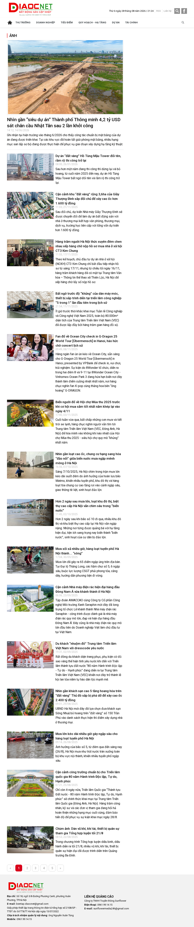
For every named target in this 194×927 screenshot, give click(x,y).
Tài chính (131, 22)
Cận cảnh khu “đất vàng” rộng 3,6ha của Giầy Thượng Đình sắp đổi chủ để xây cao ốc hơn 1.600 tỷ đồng (87, 198)
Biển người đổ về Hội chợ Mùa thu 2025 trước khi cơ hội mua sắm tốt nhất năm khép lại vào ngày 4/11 (88, 406)
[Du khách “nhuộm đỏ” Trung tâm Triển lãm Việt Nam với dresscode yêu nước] (30, 654)
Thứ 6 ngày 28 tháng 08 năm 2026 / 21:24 (131, 10)
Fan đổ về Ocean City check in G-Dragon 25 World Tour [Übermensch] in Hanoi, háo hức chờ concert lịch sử (87, 340)
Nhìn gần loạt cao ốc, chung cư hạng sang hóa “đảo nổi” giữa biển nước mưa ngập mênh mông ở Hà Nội (88, 458)
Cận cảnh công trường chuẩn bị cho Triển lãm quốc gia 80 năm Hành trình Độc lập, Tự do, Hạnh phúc (88, 776)
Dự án (116, 22)
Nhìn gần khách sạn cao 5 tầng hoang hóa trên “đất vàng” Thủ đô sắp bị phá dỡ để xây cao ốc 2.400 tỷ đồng (89, 695)
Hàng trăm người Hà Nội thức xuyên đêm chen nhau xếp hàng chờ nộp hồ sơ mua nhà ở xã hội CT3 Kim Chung (89, 246)
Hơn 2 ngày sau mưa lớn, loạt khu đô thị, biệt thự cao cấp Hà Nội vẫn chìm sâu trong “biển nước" (87, 505)
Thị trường (23, 22)
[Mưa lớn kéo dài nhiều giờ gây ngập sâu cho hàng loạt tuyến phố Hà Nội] (30, 745)
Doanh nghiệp (45, 22)
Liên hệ (167, 10)
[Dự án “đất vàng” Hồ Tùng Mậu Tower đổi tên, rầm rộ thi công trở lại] (30, 167)
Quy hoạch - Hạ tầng (92, 22)
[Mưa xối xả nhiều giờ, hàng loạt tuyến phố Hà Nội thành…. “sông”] (30, 559)
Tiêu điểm (67, 22)
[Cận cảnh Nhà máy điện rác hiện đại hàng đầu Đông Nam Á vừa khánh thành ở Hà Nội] (30, 598)
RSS (158, 10)
